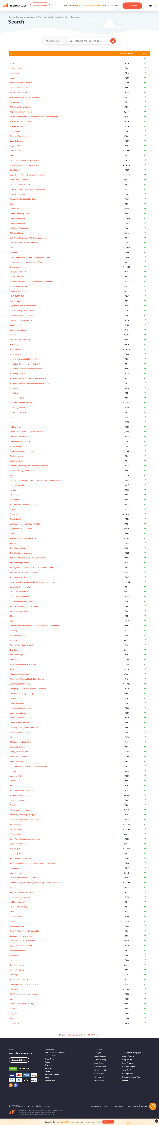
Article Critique (100, 1056)
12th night (14, 616)
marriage (13, 960)
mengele (13, 422)
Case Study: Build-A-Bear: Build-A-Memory (27, 175)
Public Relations (16, 456)
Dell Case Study (16, 233)
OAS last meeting (17, 965)
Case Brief (126, 1070)
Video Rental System (18, 926)
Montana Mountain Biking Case (22, 403)
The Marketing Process (19, 563)
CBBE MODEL (15, 151)
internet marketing (17, 330)
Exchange (14, 737)
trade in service (16, 873)
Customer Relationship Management (25, 984)
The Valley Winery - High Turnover (24, 572)
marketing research (18, 800)
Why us (48, 1068)
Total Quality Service (18, 577)
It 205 (12, 1009)
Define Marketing (17, 718)
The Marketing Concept (19, 655)
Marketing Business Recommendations (26, 369)
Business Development (19, 136)
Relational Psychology (19, 907)
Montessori (14, 955)
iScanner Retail (16, 916)
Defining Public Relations (20, 723)
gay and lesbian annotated (21, 946)
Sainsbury (14, 495)
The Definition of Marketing (21, 553)
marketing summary (18, 412)
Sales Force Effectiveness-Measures (25, 839)
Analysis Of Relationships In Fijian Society (27, 679)
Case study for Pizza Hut (20, 180)
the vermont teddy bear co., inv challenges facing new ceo (34, 582)
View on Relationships (19, 88)
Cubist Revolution (17, 703)
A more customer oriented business (24, 97)
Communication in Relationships (23, 941)
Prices (106, 5)
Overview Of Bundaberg (20, 441)
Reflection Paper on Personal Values (24, 819)
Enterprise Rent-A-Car (19, 272)
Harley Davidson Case (19, 752)
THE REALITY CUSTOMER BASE (23, 538)
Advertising (14, 102)
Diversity (13, 630)
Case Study (98, 1073)
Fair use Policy (133, 1106)
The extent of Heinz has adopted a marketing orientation (33, 863)
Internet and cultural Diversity (22, 1004)
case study (14, 73)
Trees (12, 669)
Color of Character (17, 194)
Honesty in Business (18, 950)
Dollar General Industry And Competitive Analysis (30, 257)
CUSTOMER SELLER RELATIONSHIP (25, 160)
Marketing (14, 388)
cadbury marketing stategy (21, 708)
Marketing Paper (17, 795)
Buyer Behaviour (16, 141)
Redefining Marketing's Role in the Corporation (29, 466)
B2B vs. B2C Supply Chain (21, 121)
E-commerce (15, 267)
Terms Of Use (107, 1106)
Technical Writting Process (21, 858)
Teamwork (14, 543)
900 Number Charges (19, 92)
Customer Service (17, 209)
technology (14, 1023)
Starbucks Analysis (18, 844)
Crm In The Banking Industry (21, 693)
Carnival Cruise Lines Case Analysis (24, 165)
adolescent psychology (19, 897)
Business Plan (15, 68)
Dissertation (99, 1080)
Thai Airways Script (18, 548)
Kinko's (13, 335)
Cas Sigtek (14, 170)
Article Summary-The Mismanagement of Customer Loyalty (34, 117)
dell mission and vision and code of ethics (27, 262)
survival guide (15, 849)
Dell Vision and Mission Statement (24, 994)
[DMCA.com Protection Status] (25, 1069)
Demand (13, 252)
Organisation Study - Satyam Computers (26, 432)
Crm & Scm (14, 660)
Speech (13, 509)
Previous (71, 1035)
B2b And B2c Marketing (20, 684)
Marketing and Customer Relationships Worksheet (30, 383)
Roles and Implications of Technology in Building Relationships (35, 480)
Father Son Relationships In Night (23, 664)
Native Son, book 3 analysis (21, 83)
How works (50, 1056)
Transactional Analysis (19, 979)
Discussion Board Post (131, 1077)
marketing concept (17, 407)
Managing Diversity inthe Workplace (25, 359)
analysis (97, 1053)
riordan (13, 490)
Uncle (12, 921)
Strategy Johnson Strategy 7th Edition (25, 524)
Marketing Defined (17, 374)
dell (11, 999)
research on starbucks (19, 485)
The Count (14, 650)
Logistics (13, 1013)
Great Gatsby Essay (18, 747)
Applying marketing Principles (22, 112)
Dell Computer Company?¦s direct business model (30, 238)
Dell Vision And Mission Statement (24, 243)
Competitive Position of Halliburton (24, 199)
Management (15, 349)
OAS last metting (17, 970)
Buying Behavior (16, 146)
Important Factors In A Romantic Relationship (28, 766)
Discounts (115, 5)
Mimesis (13, 640)
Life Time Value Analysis (20, 340)
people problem (16, 461)
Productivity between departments (24, 451)
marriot (13, 417)
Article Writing (100, 1060)
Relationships (15, 824)
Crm (11, 204)
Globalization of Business (20, 291)
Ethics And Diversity (18, 277)
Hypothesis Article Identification (23, 306)
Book (12, 63)
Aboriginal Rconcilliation (19, 674)
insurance (14, 325)
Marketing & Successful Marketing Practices (28, 364)
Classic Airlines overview (20, 184)
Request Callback (40, 6)
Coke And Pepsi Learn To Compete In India (27, 189)
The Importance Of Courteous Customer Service (29, 558)
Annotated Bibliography (131, 1053)
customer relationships (19, 713)
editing (125, 1080)
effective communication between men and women (31, 281)
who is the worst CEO (19, 611)
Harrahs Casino (16, 301)
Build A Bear (15, 131)
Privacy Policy (96, 1106)
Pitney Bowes (15, 446)
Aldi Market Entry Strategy (21, 107)
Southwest (14, 500)
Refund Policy (145, 1106)
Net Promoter (15, 427)
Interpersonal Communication (22, 315)
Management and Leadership (22, 790)
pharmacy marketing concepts (22, 815)
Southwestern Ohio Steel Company (24, 504)
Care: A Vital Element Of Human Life (24, 931)
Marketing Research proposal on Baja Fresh (28, 378)
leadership (14, 344)
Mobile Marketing (17, 398)
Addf (12, 912)
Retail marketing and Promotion (22, 470)
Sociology (14, 975)
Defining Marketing (17, 218)
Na (11, 887)
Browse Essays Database (55, 1053)
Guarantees (49, 1071)
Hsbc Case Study (17, 761)
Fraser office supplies (19, 286)
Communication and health (21, 936)
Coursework (99, 1077)
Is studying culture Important (22, 320)
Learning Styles (16, 776)
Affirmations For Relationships (22, 892)
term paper (14, 868)
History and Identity (18, 635)
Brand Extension (16, 126)
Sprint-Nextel (15, 519)
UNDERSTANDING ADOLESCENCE (24, 878)
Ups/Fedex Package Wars (20, 587)
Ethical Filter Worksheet (19, 732)
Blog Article (127, 1060)
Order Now (97, 5)
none (12, 58)
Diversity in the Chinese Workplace (24, 727)
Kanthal (13, 771)
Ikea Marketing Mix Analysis (21, 310)
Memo (12, 1018)
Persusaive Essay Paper (20, 810)
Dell (11, 247)
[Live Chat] (153, 1106)
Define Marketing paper (19, 214)
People (13, 805)
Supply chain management (21, 529)
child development (17, 902)
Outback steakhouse (18, 437)
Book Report (99, 1063)
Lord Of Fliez (15, 781)
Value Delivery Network (19, 592)
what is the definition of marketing (24, 606)
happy (12, 78)
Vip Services (50, 1081)
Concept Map (127, 1073)
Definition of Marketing (19, 228)
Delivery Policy (120, 1106)
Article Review (128, 1056)
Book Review (127, 1063)
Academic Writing (52, 1074)
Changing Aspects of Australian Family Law (28, 689)
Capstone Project (101, 1070)
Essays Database (83, 5)
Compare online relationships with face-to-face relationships (34, 626)
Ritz (11, 475)
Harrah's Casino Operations (21, 756)
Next (96, 1035)
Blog (47, 1077)
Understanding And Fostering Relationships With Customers (34, 883)
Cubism (13, 698)
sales (12, 533)
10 (92, 1035)
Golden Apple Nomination (20, 742)
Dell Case (14, 989)
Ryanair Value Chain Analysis (22, 645)
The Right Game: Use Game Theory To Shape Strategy (32, 567)
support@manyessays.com (20, 1053)
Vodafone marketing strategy (22, 601)
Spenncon (14, 514)
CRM (12, 155)
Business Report (128, 1066)
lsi (11, 786)
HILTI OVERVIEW (17, 296)
